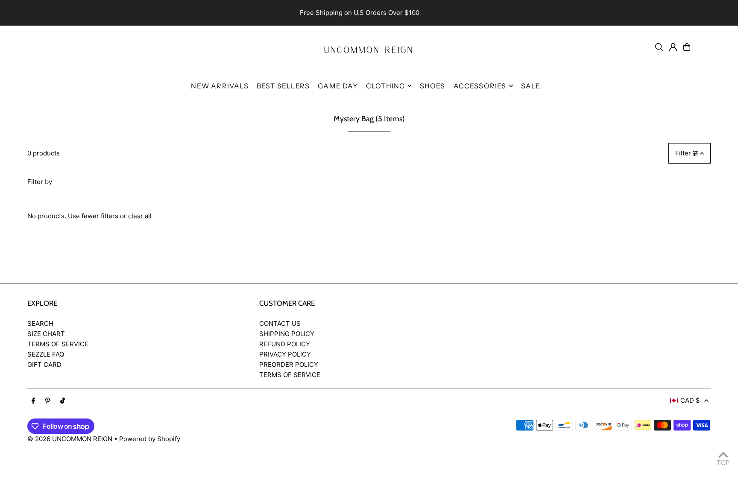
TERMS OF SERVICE (57, 344)
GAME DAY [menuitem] (338, 86)
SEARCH (40, 323)
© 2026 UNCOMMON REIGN (69, 439)
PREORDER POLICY (288, 364)
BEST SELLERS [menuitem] (283, 86)
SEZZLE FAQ (45, 354)
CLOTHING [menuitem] (385, 86)
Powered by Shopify (149, 439)
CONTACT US (280, 323)
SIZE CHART (46, 334)
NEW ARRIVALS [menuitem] (219, 86)
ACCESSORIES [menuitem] (480, 86)
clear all (140, 216)
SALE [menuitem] (531, 86)
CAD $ (690, 400)
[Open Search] (659, 47)
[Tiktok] (62, 401)
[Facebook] (33, 401)
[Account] (673, 47)
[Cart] (686, 47)
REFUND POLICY (284, 344)
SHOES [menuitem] (432, 86)
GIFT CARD (44, 364)
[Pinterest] (47, 401)
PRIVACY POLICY (285, 354)
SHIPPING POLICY (286, 334)
